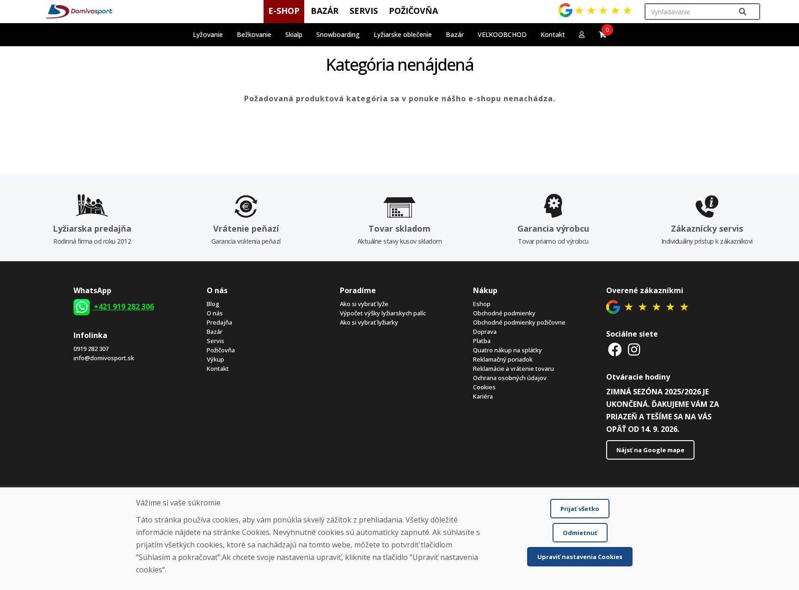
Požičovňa (221, 350)
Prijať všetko (579, 508)
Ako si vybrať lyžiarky (369, 322)
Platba (482, 341)
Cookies (484, 387)
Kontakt (553, 34)
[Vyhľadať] (742, 12)
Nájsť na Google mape (650, 450)
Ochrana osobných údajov (510, 378)
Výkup (215, 359)
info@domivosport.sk (104, 358)
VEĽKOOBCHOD (502, 34)
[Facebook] (615, 349)
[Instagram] (634, 349)
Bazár (214, 331)
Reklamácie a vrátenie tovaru (513, 368)
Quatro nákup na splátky (507, 350)
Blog (213, 304)
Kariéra (483, 396)
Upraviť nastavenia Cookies (579, 557)
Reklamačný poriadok (503, 359)
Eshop (482, 304)
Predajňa (219, 322)
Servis (215, 341)
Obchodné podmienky (504, 313)
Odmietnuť (580, 533)
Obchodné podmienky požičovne (519, 322)
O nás (215, 313)
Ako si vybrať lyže (364, 304)
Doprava (485, 331)
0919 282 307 (91, 348)
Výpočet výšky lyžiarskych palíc (383, 313)
